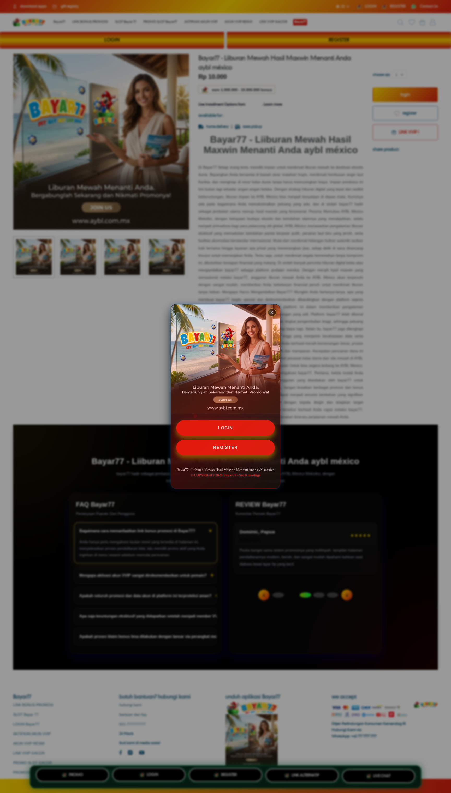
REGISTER (225, 447)
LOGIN (225, 428)
